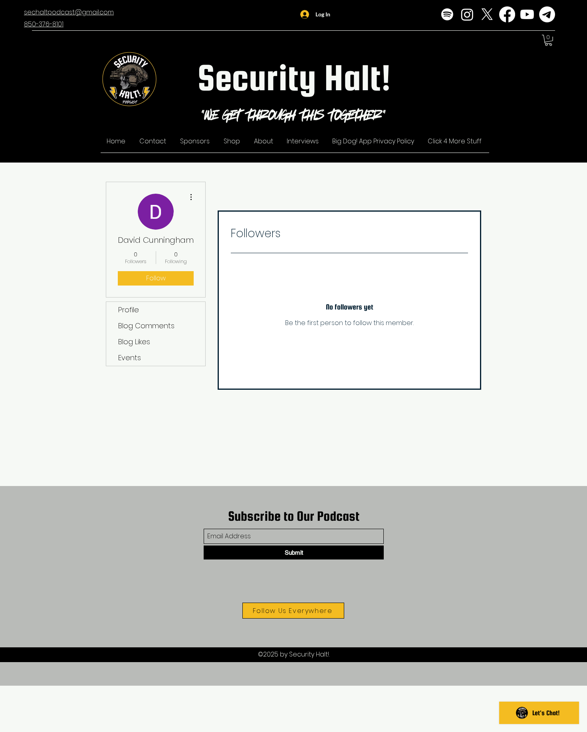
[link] (548, 40)
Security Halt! (294, 77)
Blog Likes (134, 342)
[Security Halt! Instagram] (467, 14)
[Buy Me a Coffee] (547, 14)
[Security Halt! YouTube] (527, 14)
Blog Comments (146, 326)
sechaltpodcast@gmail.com (69, 12)
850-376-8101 (43, 24)
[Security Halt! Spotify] (447, 14)
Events (129, 358)
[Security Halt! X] (487, 14)
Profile (128, 310)
